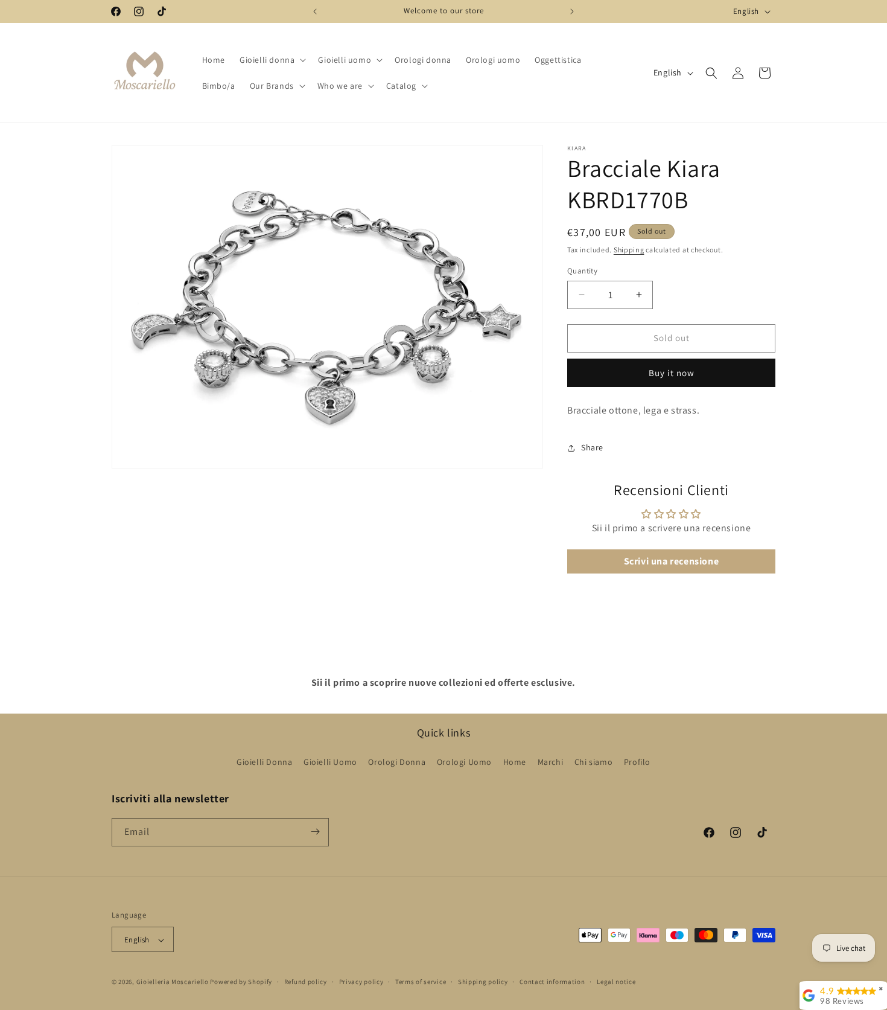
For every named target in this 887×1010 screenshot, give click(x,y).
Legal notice (616, 981)
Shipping (629, 249)
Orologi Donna (396, 762)
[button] (271, 59)
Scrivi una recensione (671, 561)
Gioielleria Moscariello (172, 982)
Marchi (551, 762)
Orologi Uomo (464, 762)
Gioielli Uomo (330, 762)
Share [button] (592, 447)
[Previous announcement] (315, 11)
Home (514, 762)
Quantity (582, 271)
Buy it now (672, 373)
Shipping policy (483, 981)
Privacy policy (361, 981)
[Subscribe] (315, 831)
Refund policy (305, 981)
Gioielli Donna (264, 762)
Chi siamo (593, 762)
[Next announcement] (572, 11)
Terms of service (420, 981)
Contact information (552, 981)
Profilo (637, 762)
